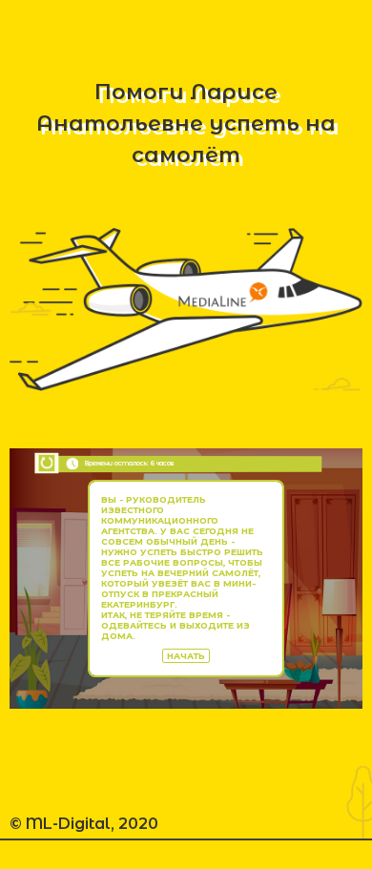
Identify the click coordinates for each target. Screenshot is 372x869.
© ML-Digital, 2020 (84, 824)
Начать (186, 656)
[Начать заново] (46, 463)
